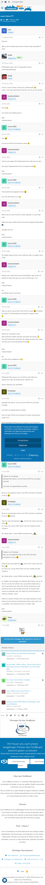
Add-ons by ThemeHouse (23, 880)
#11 (42, 307)
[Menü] (2, 8)
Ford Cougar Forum (31, 763)
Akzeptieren (23, 440)
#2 (42, 63)
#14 (42, 399)
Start (22, 871)
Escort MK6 (17, 706)
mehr (23, 450)
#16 (42, 509)
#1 (42, 37)
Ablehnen (23, 445)
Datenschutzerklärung (25, 458)
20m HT (9, 706)
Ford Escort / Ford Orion (22, 671)
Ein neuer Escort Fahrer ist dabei (18, 680)
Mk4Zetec (9, 671)
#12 (42, 330)
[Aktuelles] (40, 8)
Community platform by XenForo (22, 877)
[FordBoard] (18, 871)
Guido (10, 55)
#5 (42, 134)
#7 (42, 188)
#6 (42, 157)
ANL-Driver (10, 682)
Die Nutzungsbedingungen (31, 855)
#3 (42, 84)
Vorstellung (17, 656)
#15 (42, 472)
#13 (42, 373)
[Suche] (43, 8)
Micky (10, 617)
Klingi (10, 76)
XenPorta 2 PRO (12, 882)
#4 (42, 104)
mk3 (3, 20)
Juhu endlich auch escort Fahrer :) (18, 691)
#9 (42, 251)
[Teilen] (39, 37)
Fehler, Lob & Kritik (23, 863)
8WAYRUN (34, 882)
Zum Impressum (12, 855)
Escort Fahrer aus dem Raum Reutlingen (21, 653)
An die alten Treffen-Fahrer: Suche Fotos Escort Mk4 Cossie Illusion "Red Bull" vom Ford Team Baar (23, 666)
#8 (42, 211)
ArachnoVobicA (13, 96)
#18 (42, 625)
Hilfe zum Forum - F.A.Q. (35, 859)
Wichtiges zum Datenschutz (13, 859)
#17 (42, 547)
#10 (42, 271)
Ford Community (18, 761)
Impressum (16, 458)
